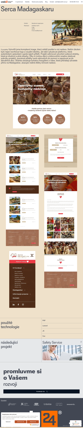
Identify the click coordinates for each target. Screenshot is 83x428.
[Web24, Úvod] (7, 2)
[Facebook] (70, 423)
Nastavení (8, 421)
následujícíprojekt (9, 344)
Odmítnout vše (20, 421)
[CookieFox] (34, 424)
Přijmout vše (33, 421)
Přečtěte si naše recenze (76, 425)
